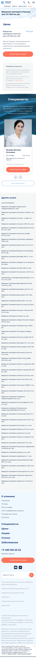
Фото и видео (6, 507)
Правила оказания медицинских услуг (15, 588)
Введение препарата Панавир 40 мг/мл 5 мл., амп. (17, 392)
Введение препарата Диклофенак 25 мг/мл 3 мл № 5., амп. (16, 284)
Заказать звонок (7, 554)
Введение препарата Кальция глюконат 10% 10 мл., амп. (17, 311)
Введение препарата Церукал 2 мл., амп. (15, 452)
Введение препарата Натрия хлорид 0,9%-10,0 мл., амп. (17, 371)
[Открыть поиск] (24, 2)
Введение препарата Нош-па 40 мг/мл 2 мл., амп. (17, 380)
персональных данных (24, 653)
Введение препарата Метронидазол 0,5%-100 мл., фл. (17, 348)
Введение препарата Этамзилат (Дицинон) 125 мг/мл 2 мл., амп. (16, 476)
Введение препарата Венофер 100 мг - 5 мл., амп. (17, 257)
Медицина (7, 6)
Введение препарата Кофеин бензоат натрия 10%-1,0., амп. (17, 321)
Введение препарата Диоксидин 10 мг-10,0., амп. (16, 296)
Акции (30, 6)
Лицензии (5, 501)
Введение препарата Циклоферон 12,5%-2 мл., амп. (17, 467)
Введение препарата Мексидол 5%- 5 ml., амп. (17, 343)
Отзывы (11, 155)
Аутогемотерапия (7, 203)
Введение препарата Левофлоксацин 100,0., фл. (17, 326)
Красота (14, 6)
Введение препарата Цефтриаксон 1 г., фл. (16, 456)
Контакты (5, 517)
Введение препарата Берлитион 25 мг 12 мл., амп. (17, 246)
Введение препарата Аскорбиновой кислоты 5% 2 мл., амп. (17, 229)
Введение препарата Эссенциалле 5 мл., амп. (17, 471)
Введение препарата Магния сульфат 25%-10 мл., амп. (17, 338)
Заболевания (9, 542)
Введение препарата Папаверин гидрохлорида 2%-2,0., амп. (13, 397)
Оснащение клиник (9, 514)
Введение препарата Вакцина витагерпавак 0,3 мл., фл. (17, 252)
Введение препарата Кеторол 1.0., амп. (15, 316)
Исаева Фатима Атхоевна (13, 151)
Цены (4, 528)
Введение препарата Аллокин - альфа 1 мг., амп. (16, 219)
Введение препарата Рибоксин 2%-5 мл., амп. (17, 429)
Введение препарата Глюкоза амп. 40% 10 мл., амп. (17, 273)
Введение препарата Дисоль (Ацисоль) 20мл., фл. (17, 305)
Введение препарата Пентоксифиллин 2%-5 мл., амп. (17, 403)
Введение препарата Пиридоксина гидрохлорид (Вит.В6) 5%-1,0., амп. (14, 409)
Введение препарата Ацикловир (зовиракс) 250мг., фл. (17, 240)
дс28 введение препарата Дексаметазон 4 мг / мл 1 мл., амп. (17, 278)
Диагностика (22, 6)
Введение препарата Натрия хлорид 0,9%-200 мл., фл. (17, 365)
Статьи (5, 538)
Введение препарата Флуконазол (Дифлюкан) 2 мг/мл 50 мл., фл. (18, 447)
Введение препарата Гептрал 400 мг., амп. (16, 268)
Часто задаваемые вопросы (12, 511)
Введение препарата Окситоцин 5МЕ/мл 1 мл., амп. (17, 386)
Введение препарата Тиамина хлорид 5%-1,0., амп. (17, 438)
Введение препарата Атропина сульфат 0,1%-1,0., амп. (15, 234)
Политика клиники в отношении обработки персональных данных (17, 583)
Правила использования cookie (12, 593)
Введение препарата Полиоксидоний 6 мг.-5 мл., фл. (17, 415)
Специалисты (10, 524)
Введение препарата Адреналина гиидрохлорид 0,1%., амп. (13, 207)
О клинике (8, 496)
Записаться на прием (18, 54)
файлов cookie (12, 653)
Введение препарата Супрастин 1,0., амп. (16, 433)
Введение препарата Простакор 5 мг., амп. (16, 425)
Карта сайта (5, 605)
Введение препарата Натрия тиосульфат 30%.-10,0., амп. (16, 359)
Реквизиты (5, 597)
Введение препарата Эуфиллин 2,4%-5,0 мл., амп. (17, 482)
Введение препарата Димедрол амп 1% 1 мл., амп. (17, 290)
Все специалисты (18, 183)
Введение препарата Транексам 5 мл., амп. (16, 443)
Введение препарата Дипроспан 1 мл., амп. (16, 301)
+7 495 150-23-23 (18, 80)
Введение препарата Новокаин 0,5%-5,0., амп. (17, 375)
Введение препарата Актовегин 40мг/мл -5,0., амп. (17, 213)
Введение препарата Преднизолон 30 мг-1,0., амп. (17, 420)
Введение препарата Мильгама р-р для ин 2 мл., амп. (16, 353)
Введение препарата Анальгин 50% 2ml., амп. (17, 224)
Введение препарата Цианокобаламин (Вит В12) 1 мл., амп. (17, 461)
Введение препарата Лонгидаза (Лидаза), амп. (16, 332)
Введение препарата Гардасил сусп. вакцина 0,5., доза (17, 263)
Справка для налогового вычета (12, 601)
